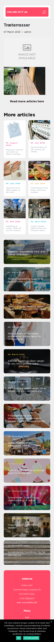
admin (27, 32)
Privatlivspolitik (31, 638)
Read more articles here (27, 101)
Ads (27, 617)
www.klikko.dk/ (30, 602)
